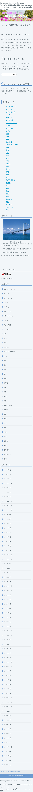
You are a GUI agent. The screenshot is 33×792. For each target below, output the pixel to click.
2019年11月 (8, 702)
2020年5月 (7, 675)
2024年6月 (7, 528)
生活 (7, 175)
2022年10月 (8, 591)
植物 (7, 172)
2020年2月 (7, 689)
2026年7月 (7, 470)
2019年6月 (7, 725)
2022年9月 (7, 595)
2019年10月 (8, 707)
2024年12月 (8, 501)
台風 (7, 147)
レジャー (9, 131)
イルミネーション (12, 106)
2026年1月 (7, 479)
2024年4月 (7, 537)
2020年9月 (7, 671)
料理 (7, 161)
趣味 (7, 196)
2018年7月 (7, 756)
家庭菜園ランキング (7, 278)
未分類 (8, 169)
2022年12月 (8, 586)
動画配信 (9, 142)
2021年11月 (8, 631)
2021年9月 (7, 640)
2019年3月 (7, 738)
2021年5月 (7, 653)
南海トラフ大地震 (12, 145)
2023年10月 (8, 559)
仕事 (7, 134)
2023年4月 (7, 582)
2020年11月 (8, 666)
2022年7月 (7, 604)
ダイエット (10, 120)
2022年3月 (7, 622)
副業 (7, 139)
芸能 (7, 194)
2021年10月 (8, 635)
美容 (7, 188)
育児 (5, 423)
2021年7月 (7, 644)
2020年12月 (8, 662)
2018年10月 (8, 747)
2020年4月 (7, 680)
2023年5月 (7, 577)
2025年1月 (7, 497)
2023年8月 (7, 568)
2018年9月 (7, 751)
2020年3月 (7, 684)
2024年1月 (7, 550)
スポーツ (9, 117)
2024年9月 (7, 515)
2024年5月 (7, 532)
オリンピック (10, 112)
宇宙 (7, 153)
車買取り (9, 199)
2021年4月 (7, 658)
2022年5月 (7, 613)
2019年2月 (7, 742)
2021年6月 (7, 649)
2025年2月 (7, 492)
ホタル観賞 (10, 128)
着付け (8, 183)
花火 (7, 191)
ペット (8, 126)
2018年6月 (7, 760)
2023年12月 (8, 555)
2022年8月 (7, 599)
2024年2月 (7, 546)
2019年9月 (7, 711)
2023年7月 (7, 573)
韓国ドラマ (10, 207)
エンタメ (9, 109)
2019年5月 (7, 729)
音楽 (7, 210)
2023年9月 (7, 564)
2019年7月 (7, 720)
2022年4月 (7, 617)
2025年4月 (7, 488)
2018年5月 (7, 765)
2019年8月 (7, 716)
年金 (7, 158)
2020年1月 (7, 693)
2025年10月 (8, 483)
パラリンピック (11, 123)
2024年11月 (8, 506)
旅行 (7, 166)
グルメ (8, 115)
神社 (7, 185)
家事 (7, 156)
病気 (7, 177)
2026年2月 (7, 474)
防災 (7, 202)
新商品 (8, 164)
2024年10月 (8, 510)
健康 (7, 136)
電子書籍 (9, 205)
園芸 (7, 150)
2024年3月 (7, 541)
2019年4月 (7, 734)
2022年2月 (7, 626)
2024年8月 (7, 519)
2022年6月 (7, 608)
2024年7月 (7, 523)
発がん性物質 (10, 180)
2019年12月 (8, 698)
